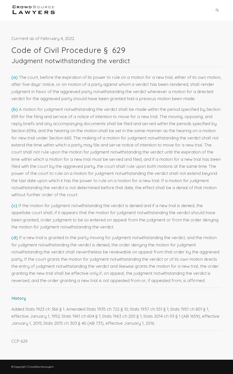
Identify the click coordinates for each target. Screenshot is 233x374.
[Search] (217, 10)
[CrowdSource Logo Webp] (33, 10)
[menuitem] (217, 10)
